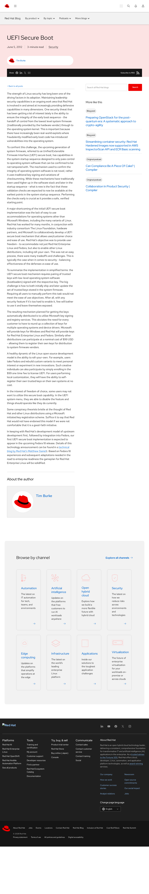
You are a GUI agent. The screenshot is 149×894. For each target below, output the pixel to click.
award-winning (136, 763)
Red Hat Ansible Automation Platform (11, 762)
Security (53, 47)
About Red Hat (19, 828)
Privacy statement (20, 837)
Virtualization (120, 652)
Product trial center (60, 744)
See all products (9, 767)
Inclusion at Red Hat (95, 828)
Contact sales (82, 744)
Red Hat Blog (13, 18)
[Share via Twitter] (25, 73)
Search (135, 87)
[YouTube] (109, 727)
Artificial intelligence (58, 590)
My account (32, 752)
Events (38, 828)
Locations (48, 828)
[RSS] (138, 73)
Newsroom (129, 774)
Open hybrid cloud (86, 591)
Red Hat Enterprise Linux (10, 750)
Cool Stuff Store (113, 828)
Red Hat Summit (129, 828)
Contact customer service (84, 750)
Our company (106, 774)
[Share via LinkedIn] (21, 73)
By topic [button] (48, 18)
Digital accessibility (75, 837)
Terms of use (36, 837)
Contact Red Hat (62, 828)
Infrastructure (60, 654)
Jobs (126, 793)
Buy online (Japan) (59, 753)
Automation (29, 588)
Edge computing (28, 655)
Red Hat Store (57, 749)
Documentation (34, 776)
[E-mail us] (29, 73)
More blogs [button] (81, 18)
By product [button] (31, 18)
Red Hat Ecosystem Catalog (35, 770)
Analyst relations (107, 793)
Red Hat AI (7, 744)
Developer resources (36, 760)
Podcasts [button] (63, 18)
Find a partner (33, 764)
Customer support (35, 756)
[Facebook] (116, 727)
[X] (123, 727)
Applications (90, 654)
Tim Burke (21, 60)
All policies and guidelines (54, 837)
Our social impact (132, 788)
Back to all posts (16, 86)
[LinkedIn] (102, 727)
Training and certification (32, 746)
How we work (106, 779)
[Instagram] (130, 727)
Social (78, 760)
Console (55, 757)
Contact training (83, 756)
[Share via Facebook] (17, 73)
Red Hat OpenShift (10, 756)
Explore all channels (117, 557)
